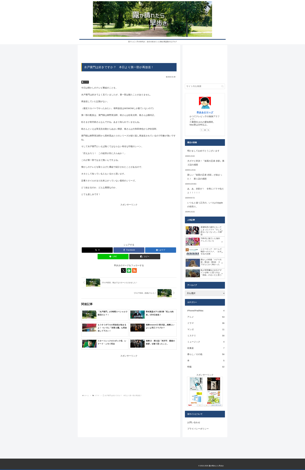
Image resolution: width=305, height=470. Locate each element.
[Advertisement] (129, 54)
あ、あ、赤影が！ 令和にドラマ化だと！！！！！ (205, 191)
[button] (144, 256)
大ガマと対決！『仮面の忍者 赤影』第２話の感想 (205, 163)
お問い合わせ (193, 422)
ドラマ (86, 82)
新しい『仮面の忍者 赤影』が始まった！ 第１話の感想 (204, 177)
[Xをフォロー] (123, 270)
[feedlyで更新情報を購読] (129, 270)
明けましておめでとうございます (203, 151)
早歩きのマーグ (205, 112)
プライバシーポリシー (198, 429)
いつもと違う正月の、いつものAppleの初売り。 (205, 205)
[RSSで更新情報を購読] (134, 270)
